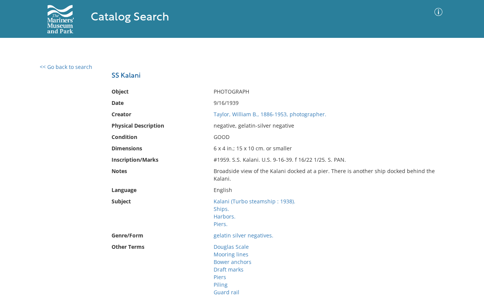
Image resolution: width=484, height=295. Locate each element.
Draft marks (229, 269)
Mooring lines (231, 254)
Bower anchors (232, 261)
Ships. (221, 208)
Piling (221, 284)
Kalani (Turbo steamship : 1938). (254, 201)
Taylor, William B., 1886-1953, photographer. (270, 114)
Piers (220, 277)
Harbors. (225, 216)
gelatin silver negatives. (243, 235)
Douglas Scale (231, 246)
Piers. (221, 224)
